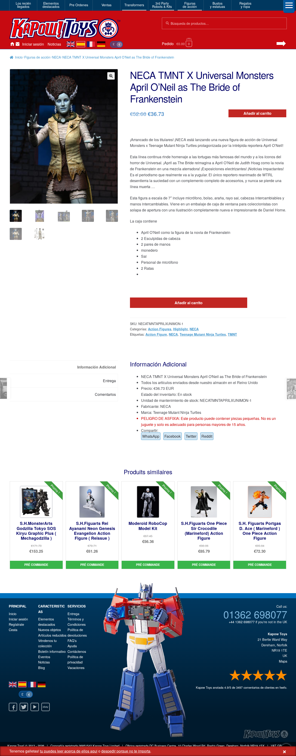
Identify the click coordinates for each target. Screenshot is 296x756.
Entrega (73, 613)
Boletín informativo (52, 651)
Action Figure (156, 334)
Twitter (191, 436)
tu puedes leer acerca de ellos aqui (68, 751)
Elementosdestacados (51, 5)
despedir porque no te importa (125, 751)
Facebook (172, 436)
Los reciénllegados (23, 5)
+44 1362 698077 (242, 621)
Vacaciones (76, 667)
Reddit (206, 436)
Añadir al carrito (257, 113)
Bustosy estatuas (217, 5)
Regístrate (16, 624)
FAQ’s (72, 640)
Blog (41, 667)
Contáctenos (17, 44)
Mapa (283, 661)
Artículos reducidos (52, 635)
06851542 (85, 746)
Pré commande (36, 565)
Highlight (180, 329)
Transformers (134, 5)
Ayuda (72, 645)
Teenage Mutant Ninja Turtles (203, 334)
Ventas (106, 5)
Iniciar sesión (33, 44)
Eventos (44, 656)
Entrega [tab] (109, 380)
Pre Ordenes (78, 5)
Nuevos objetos (49, 629)
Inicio (12, 44)
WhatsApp (150, 436)
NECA (56, 57)
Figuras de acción (37, 57)
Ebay (45, 707)
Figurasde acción (190, 5)
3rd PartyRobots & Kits (162, 5)
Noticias (54, 44)
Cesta (13, 629)
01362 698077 (255, 614)
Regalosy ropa (245, 5)
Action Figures (159, 329)
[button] (111, 76)
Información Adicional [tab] (96, 367)
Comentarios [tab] (105, 394)
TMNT (232, 334)
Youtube (35, 707)
